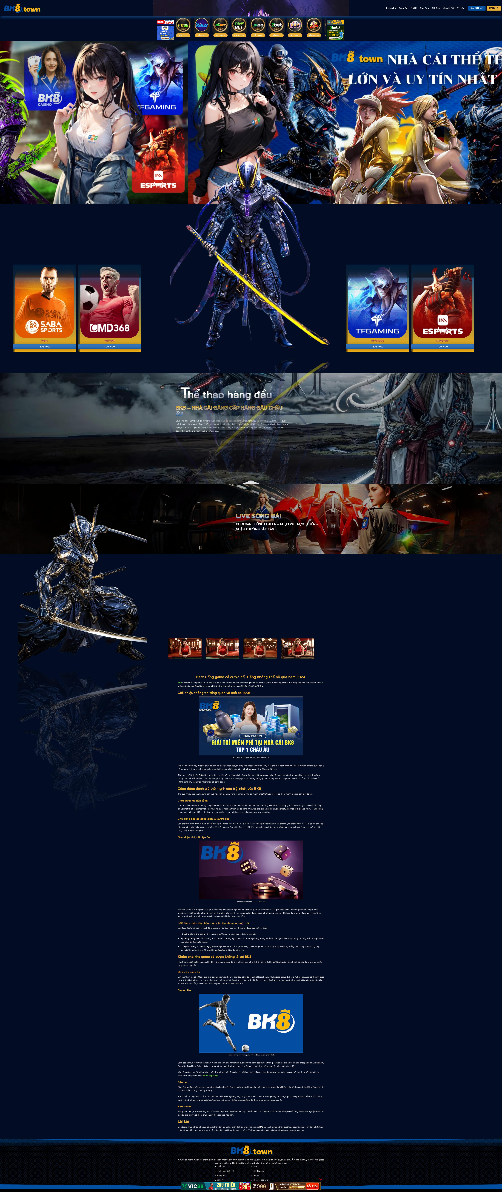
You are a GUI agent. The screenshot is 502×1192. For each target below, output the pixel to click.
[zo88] (286, 1186)
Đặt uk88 (304, 35)
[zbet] (335, 33)
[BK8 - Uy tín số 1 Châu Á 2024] (21, 8)
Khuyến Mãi (448, 8)
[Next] (488, 122)
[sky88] (165, 33)
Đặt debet (192, 35)
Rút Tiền (436, 8)
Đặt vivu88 (211, 35)
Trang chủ (391, 8)
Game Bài (403, 8)
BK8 (180, 682)
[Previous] (13, 122)
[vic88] (216, 1186)
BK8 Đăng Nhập (210, 1075)
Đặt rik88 (248, 35)
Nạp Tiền (424, 8)
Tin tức (460, 8)
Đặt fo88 (230, 35)
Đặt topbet (286, 35)
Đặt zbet (323, 35)
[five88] (335, 22)
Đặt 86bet (267, 35)
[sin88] (165, 22)
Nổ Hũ (414, 8)
